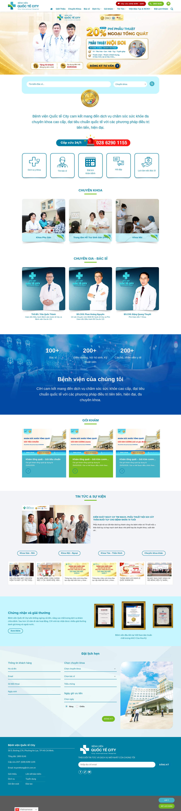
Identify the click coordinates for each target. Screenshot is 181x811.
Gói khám (108, 9)
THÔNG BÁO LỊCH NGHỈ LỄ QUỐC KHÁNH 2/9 (130, 579)
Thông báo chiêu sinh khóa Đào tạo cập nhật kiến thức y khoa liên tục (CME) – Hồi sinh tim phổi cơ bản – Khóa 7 (104, 579)
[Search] (172, 9)
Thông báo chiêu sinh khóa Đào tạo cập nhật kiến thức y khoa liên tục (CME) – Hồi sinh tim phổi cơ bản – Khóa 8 (77, 579)
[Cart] (168, 4)
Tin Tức (120, 9)
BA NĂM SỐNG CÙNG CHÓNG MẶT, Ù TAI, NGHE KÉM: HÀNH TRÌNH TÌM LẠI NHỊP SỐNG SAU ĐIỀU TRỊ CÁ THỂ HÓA (48, 579)
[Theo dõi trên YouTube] (89, 772)
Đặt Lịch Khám (161, 9)
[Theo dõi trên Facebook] (80, 772)
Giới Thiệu (61, 9)
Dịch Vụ (96, 9)
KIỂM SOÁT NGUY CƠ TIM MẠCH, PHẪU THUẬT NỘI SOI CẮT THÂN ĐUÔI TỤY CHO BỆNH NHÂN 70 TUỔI (123, 518)
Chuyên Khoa (74, 9)
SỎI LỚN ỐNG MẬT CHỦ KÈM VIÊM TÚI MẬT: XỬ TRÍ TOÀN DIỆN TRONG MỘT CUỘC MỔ (20, 579)
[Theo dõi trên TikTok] (85, 772)
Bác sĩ (87, 9)
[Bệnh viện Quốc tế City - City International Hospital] (23, 6)
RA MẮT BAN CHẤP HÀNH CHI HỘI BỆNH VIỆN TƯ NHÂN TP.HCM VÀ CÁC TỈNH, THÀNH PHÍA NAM (158, 579)
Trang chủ (51, 9)
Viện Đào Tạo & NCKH (139, 9)
